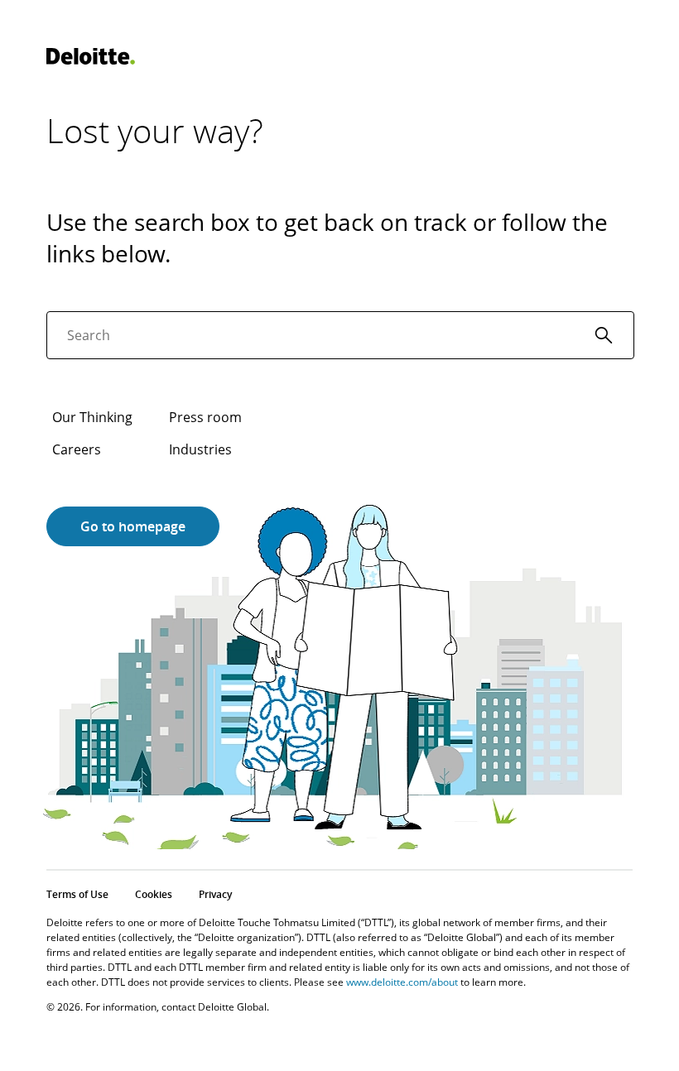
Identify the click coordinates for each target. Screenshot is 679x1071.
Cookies (153, 894)
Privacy (215, 894)
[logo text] (90, 56)
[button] (604, 335)
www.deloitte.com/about (402, 982)
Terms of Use (77, 894)
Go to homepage (132, 526)
